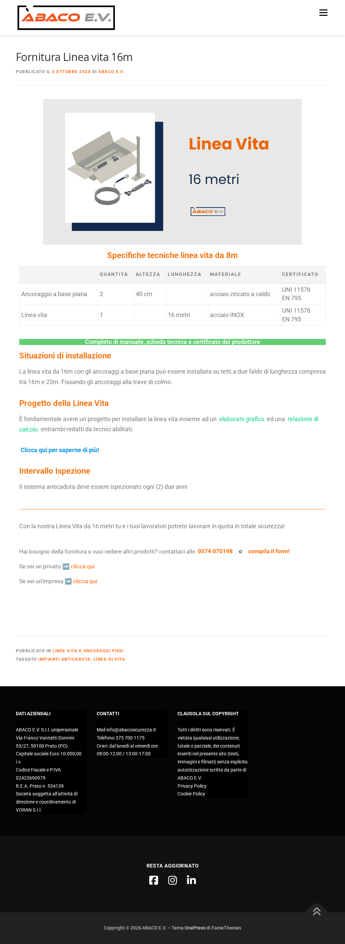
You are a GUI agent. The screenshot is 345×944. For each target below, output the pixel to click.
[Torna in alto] (316, 912)
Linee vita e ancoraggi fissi (88, 651)
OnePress (195, 928)
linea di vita (109, 659)
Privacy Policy (192, 786)
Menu (323, 12)
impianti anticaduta (64, 659)
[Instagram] (172, 880)
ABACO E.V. (111, 71)
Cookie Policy (191, 793)
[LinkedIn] (191, 880)
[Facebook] (154, 880)
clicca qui (83, 566)
